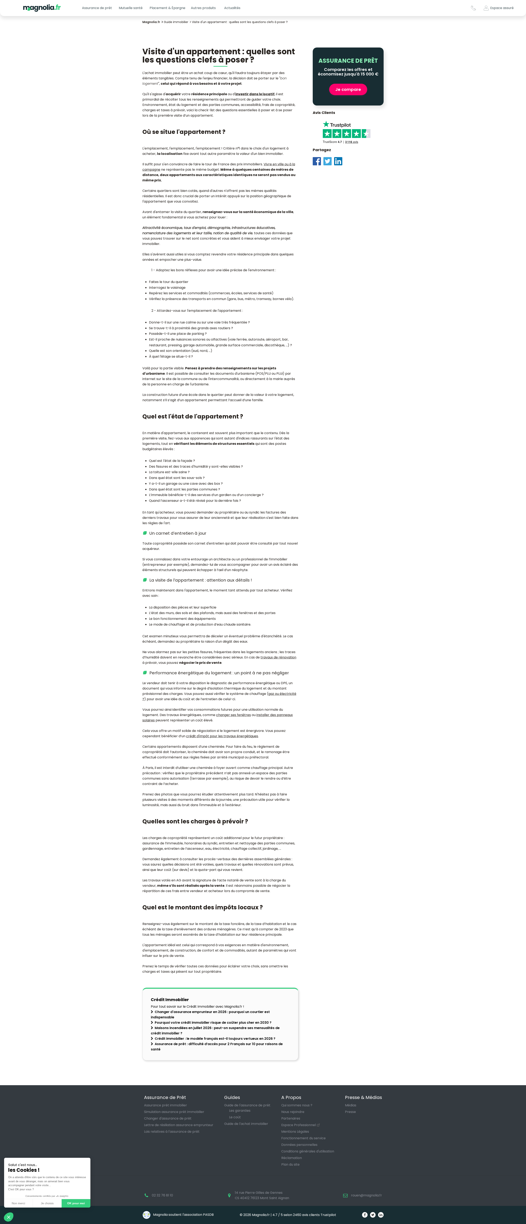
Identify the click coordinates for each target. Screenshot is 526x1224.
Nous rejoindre (292, 1111)
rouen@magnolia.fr (366, 1195)
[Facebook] (318, 161)
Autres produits (203, 8)
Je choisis (47, 1203)
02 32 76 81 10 (162, 1195)
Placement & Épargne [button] (167, 8)
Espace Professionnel (298, 1125)
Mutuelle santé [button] (131, 8)
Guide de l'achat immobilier (246, 1123)
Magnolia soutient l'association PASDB (183, 1214)
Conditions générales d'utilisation (307, 1151)
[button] (9, 1217)
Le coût (235, 1117)
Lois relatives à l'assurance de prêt (172, 1131)
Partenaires (290, 1118)
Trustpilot (328, 1214)
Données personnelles (299, 1144)
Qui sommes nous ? (296, 1105)
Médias (350, 1105)
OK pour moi (76, 1203)
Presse (350, 1111)
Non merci (18, 1203)
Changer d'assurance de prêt (167, 1118)
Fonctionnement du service (303, 1138)
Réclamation (291, 1158)
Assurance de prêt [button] (97, 8)
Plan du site (290, 1164)
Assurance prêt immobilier (165, 1105)
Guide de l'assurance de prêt (247, 1105)
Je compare (348, 89)
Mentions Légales (295, 1131)
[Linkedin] (339, 161)
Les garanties (239, 1110)
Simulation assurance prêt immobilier (174, 1111)
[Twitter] (328, 161)
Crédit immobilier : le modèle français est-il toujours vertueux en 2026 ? (215, 1038)
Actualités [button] (232, 8)
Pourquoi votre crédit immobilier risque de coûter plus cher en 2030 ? (213, 1022)
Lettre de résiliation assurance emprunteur (178, 1125)
